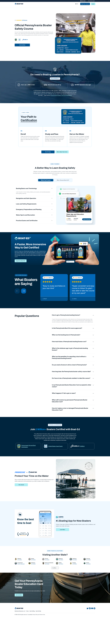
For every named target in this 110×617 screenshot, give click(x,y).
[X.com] (87, 608)
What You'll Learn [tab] (46, 180)
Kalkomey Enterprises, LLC (20, 611)
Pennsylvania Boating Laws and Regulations (61, 95)
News (27, 611)
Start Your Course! (85, 3)
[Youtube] (92, 608)
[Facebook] (90, 608)
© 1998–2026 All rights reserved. (21, 614)
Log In (93, 3)
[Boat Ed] (19, 4)
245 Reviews (24, 20)
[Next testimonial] (23, 291)
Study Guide (83, 0)
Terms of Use (42, 614)
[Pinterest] (94, 608)
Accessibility (30, 614)
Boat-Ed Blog (32, 611)
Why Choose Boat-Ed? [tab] (63, 180)
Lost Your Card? (92, 0)
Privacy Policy (35, 614)
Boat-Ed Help (38, 611)
